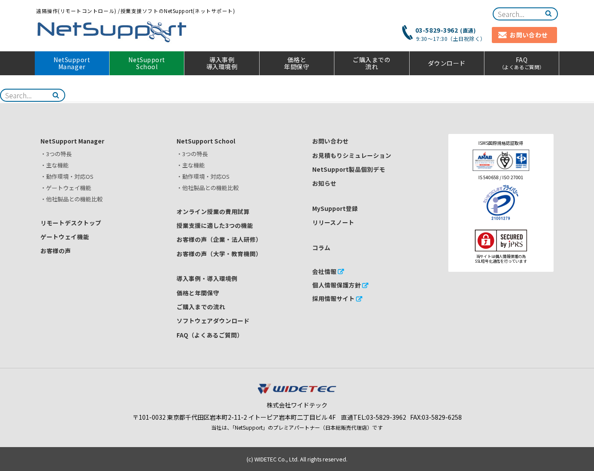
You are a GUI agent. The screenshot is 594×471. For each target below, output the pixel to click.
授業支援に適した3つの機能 (215, 225)
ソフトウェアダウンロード (213, 320)
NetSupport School (146, 63)
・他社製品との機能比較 (71, 199)
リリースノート (333, 222)
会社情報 (324, 271)
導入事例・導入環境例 (207, 278)
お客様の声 (55, 250)
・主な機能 (54, 165)
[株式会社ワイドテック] (297, 391)
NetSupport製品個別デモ (348, 169)
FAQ (521, 62)
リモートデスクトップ (70, 222)
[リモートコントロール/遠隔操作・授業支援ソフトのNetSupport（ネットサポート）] (112, 32)
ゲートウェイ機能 (64, 236)
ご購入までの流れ (371, 63)
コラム (321, 247)
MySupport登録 (335, 208)
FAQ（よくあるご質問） (210, 335)
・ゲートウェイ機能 (65, 188)
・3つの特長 (56, 154)
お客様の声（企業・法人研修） (219, 239)
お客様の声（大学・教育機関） (219, 253)
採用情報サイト (333, 298)
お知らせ (324, 183)
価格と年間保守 (296, 63)
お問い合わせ (330, 141)
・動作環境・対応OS (66, 176)
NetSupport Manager (71, 63)
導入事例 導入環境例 (222, 63)
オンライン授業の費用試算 (213, 211)
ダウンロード (447, 63)
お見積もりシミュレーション (351, 155)
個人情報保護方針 (336, 285)
